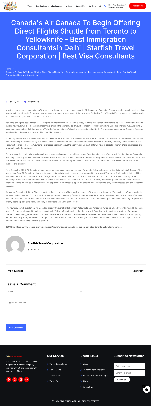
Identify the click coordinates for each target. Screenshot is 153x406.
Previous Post (15, 271)
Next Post (138, 271)
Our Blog (92, 6)
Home (8, 69)
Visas (29, 6)
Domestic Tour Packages (94, 370)
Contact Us (80, 6)
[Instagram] (14, 379)
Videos (69, 6)
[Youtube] (26, 379)
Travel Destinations (58, 364)
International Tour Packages (95, 375)
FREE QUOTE (138, 6)
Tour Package (41, 6)
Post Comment (16, 327)
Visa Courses (56, 6)
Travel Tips (54, 381)
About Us (87, 381)
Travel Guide (55, 370)
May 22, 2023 (14, 102)
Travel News (55, 375)
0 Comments (33, 102)
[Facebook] (8, 379)
